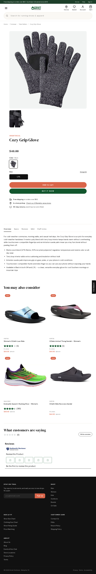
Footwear (13, 24)
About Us (7, 542)
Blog (5, 546)
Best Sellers (23, 24)
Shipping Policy (56, 529)
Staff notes (41, 229)
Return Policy (55, 526)
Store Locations (9, 553)
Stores (77, 2)
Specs (16, 229)
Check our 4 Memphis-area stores (38, 203)
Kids (52, 495)
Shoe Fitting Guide (10, 526)
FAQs (53, 522)
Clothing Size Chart (11, 522)
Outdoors (54, 499)
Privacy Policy (8, 556)
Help (83, 2)
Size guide (83, 172)
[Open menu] (6, 8)
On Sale (53, 506)
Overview (7, 229)
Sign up (40, 496)
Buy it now (48, 191)
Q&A (33, 229)
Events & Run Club (10, 549)
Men (52, 488)
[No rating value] (10, 434)
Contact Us (55, 519)
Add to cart (48, 185)
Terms (6, 560)
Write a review (85, 434)
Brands (53, 502)
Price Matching (9, 529)
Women (53, 492)
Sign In (90, 2)
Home (6, 24)
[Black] (13, 164)
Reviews (25, 229)
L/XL (18, 177)
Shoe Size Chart (9, 519)
